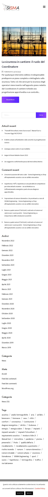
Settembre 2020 (8, 318)
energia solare (16, 428)
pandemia (29, 439)
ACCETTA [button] (20, 493)
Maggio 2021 (7, 279)
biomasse (16, 418)
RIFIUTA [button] (29, 493)
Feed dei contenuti (9, 378)
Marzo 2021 (6, 289)
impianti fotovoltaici (26, 432)
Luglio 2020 (6, 323)
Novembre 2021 (8, 260)
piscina (39, 439)
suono (4, 460)
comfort (5, 421)
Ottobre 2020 (7, 313)
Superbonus (14, 460)
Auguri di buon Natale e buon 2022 (16, 155)
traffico (38, 460)
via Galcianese (7, 463)
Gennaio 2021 (7, 299)
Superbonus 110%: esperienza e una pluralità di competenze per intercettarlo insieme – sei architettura (24, 185)
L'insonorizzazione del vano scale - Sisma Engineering (22, 174)
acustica (5, 414)
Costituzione (29, 421)
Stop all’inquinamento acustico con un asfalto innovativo (25, 176)
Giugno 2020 (7, 328)
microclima (18, 439)
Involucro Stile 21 (29, 435)
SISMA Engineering (21, 456)
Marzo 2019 (6, 347)
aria (32, 414)
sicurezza (36, 453)
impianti (36, 428)
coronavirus (16, 421)
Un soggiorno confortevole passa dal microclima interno (23, 161)
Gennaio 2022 (7, 250)
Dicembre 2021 (7, 255)
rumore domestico (33, 449)
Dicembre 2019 (7, 342)
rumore (20, 449)
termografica (27, 460)
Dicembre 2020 (8, 303)
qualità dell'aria (27, 442)
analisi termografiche (19, 414)
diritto (23, 425)
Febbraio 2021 (7, 294)
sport (34, 456)
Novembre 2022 (8, 240)
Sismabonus (6, 456)
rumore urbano (23, 453)
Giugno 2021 (6, 274)
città (32, 418)
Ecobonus (32, 425)
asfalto (40, 414)
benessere (6, 418)
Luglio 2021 (6, 270)
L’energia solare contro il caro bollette (17, 149)
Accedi (4, 374)
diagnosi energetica (9, 425)
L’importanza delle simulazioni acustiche (17, 216)
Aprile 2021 (6, 284)
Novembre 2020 (8, 308)
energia (5, 428)
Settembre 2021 (8, 265)
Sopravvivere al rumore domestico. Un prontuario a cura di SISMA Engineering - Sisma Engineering (24, 199)
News (4, 360)
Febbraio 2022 (7, 245)
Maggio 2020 (7, 333)
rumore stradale (8, 453)
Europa (27, 428)
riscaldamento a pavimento (26, 446)
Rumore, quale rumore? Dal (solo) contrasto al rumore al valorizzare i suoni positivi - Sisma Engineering (23, 211)
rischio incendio (8, 449)
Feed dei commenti (9, 383)
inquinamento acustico (11, 435)
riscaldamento (7, 446)
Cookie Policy (40, 488)
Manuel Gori (6, 439)
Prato (16, 442)
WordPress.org (8, 388)
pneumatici (6, 442)
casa (25, 418)
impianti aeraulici (8, 432)
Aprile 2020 (6, 337)
